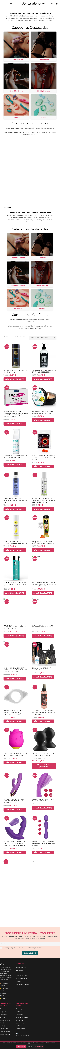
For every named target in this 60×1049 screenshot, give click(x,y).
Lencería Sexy (20, 973)
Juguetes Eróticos (21, 967)
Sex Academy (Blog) (22, 984)
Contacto (3, 1009)
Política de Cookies (22, 1017)
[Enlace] (34, 3)
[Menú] (11, 4)
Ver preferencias (39, 1046)
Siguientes (38, 861)
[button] (52, 4)
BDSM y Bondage (21, 978)
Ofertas (18, 981)
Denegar (30, 1046)
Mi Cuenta (3, 1017)
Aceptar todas (21, 1046)
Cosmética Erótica (21, 975)
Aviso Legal (19, 1009)
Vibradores (19, 970)
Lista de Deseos (5, 1031)
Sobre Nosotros (5, 1034)
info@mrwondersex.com (23, 1035)
